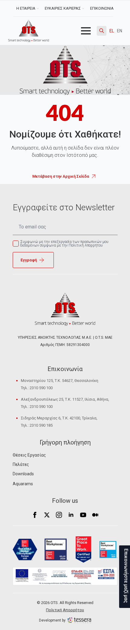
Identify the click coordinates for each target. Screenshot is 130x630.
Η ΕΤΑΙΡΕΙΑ (25, 8)
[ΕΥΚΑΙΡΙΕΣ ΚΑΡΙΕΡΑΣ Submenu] (84, 8)
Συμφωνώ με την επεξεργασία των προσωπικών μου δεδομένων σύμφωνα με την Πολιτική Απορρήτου (64, 243)
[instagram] (59, 515)
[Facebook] (35, 515)
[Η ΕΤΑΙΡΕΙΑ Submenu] (38, 8)
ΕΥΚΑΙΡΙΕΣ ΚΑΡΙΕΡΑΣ (63, 8)
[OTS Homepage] (28, 31)
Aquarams (23, 483)
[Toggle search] (101, 31)
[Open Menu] (86, 31)
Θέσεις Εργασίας (29, 455)
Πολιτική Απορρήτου (65, 610)
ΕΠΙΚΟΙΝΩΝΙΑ (102, 8)
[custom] (95, 515)
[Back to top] (15, 615)
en (119, 30)
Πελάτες (21, 464)
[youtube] (83, 515)
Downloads (23, 473)
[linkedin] (71, 515)
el (111, 30)
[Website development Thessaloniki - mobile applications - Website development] (79, 620)
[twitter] (47, 515)
